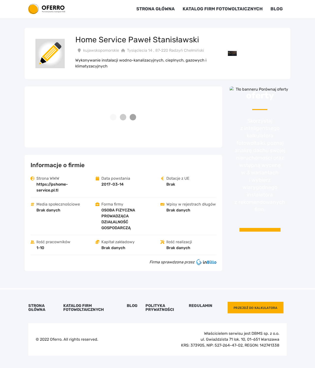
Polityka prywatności (159, 308)
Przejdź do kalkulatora (256, 308)
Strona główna (155, 9)
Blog (276, 9)
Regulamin (200, 306)
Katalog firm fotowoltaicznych (223, 9)
